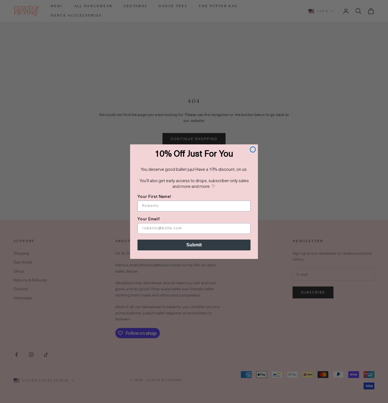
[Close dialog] (253, 149)
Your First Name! (154, 197)
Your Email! (148, 219)
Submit (194, 244)
